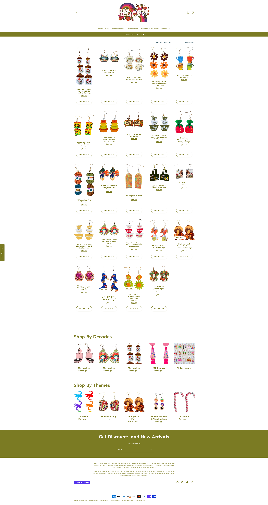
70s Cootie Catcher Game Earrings (159, 246)
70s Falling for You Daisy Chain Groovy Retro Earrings (159, 83)
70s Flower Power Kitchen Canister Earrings (84, 144)
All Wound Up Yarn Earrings (84, 201)
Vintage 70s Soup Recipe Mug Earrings (134, 78)
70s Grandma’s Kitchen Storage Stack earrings (109, 139)
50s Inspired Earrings (84, 369)
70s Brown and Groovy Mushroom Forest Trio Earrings (184, 246)
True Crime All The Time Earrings (134, 135)
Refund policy (104, 500)
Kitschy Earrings (83, 417)
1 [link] (128, 321)
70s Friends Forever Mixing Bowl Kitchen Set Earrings (134, 245)
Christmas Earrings (183, 417)
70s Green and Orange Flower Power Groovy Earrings (134, 297)
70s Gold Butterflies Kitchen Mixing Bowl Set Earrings (84, 246)
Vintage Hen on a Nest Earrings (109, 71)
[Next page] (140, 321)
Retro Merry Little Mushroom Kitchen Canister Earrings (84, 91)
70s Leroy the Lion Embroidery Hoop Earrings (84, 288)
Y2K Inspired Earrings (159, 369)
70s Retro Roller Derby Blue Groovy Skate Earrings (109, 298)
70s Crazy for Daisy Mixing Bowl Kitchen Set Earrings (159, 137)
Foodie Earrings (109, 416)
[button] (76, 12)
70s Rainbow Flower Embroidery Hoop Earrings (109, 241)
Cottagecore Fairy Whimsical (133, 419)
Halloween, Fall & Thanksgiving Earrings (159, 419)
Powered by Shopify (91, 500)
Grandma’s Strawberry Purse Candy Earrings (184, 140)
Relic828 (81, 500)
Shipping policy (140, 500)
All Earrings (183, 368)
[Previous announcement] (74, 34)
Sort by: (159, 42)
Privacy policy (115, 500)
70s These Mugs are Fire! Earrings (184, 76)
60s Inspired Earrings (109, 369)
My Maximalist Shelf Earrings (134, 196)
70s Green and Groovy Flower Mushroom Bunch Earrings (159, 289)
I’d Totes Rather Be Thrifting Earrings (159, 186)
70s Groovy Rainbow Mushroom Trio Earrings (109, 187)
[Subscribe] (151, 449)
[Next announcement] (193, 34)
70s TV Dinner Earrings (184, 184)
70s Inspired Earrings (134, 369)
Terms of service (127, 500)
